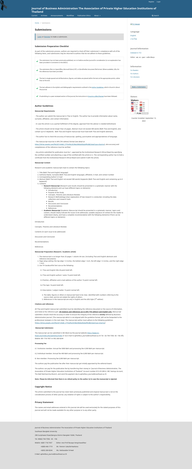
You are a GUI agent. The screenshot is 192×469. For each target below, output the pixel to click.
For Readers (134, 70)
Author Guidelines (98, 87)
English (133, 35)
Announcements (57, 15)
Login (158, 2)
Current (34, 15)
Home (37, 23)
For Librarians (135, 77)
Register (151, 2)
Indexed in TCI (135, 53)
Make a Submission (139, 87)
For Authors (134, 74)
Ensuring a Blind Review (96, 96)
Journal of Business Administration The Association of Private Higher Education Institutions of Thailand (94, 9)
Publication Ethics (84, 15)
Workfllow (70, 15)
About (96, 15)
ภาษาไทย (133, 39)
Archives (44, 15)
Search (156, 15)
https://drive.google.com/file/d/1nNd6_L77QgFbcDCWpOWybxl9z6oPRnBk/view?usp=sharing (69, 144)
